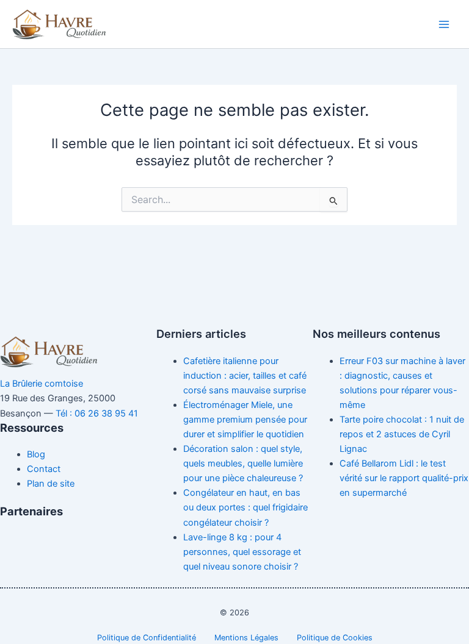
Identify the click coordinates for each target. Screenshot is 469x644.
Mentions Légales (246, 637)
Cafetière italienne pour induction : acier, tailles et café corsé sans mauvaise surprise (245, 376)
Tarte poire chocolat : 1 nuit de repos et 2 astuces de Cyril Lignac (402, 434)
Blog (36, 454)
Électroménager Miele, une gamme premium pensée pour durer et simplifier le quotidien (245, 419)
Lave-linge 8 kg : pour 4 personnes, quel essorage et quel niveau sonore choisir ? (242, 552)
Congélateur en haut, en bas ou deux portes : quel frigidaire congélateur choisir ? (245, 507)
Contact (43, 468)
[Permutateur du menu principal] (444, 24)
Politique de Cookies (335, 637)
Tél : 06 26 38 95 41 (97, 413)
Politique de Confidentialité (146, 637)
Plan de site (51, 483)
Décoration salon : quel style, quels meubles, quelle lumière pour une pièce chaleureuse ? (243, 463)
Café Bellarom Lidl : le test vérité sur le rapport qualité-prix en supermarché (404, 478)
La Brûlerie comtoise (41, 383)
